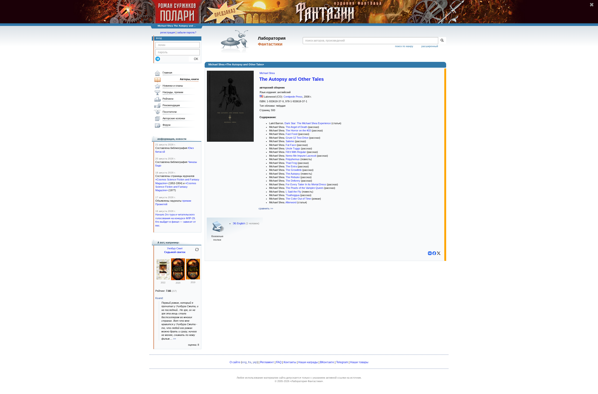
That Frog (291, 163)
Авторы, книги (189, 79)
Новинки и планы (173, 85)
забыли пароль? (186, 32)
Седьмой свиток (174, 252)
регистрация (167, 32)
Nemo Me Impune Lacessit (301, 155)
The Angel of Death (296, 127)
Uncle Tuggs (293, 148)
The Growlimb (294, 170)
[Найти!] (442, 40)
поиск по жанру (404, 46)
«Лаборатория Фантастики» (306, 381)
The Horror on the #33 (298, 130)
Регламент (267, 362)
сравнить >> (266, 208)
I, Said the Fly (293, 191)
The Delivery (293, 180)
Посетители (170, 111)
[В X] (439, 253)
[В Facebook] (434, 253)
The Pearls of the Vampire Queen (304, 187)
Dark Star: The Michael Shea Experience (308, 123)
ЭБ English (239, 223)
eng (244, 362)
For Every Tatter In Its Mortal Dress (306, 184)
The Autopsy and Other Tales (291, 79)
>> (174, 338)
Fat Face (291, 145)
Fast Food (291, 134)
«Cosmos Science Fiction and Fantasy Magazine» (175, 187)
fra (249, 362)
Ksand (159, 298)
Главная (167, 72)
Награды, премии (173, 92)
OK (194, 59)
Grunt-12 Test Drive (297, 137)
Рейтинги (168, 98)
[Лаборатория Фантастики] (235, 41)
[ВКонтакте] (430, 253)
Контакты (290, 362)
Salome (290, 141)
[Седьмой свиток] (163, 279)
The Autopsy (293, 173)
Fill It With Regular (296, 152)
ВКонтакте (327, 362)
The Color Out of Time (298, 198)
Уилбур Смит (175, 248)
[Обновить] (197, 251)
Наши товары (359, 362)
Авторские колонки (174, 118)
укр (255, 362)
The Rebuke (293, 177)
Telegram (342, 362)
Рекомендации (171, 105)
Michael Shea (267, 73)
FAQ (278, 362)
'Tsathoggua (292, 195)
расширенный (429, 46)
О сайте (235, 362)
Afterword (290, 202)
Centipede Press (293, 96)
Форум (167, 124)
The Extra (291, 166)
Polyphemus (293, 159)
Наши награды (308, 362)
